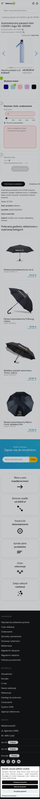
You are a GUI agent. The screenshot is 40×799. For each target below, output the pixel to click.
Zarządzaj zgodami (20, 791)
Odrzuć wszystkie (20, 787)
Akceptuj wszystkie (20, 782)
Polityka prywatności (9, 796)
